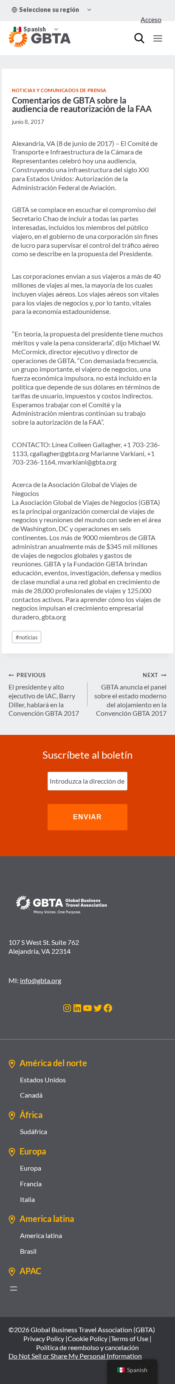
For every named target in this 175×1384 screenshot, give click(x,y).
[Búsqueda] (139, 38)
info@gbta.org (40, 980)
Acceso (151, 19)
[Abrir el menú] (13, 1288)
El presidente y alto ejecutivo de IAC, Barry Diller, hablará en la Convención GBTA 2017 (43, 694)
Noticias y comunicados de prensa (59, 90)
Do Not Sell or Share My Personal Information (75, 1356)
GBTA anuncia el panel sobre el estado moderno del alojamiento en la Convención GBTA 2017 (130, 694)
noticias (27, 637)
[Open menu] (158, 38)
